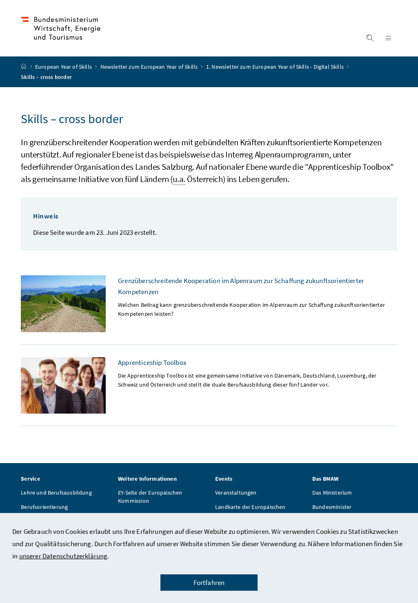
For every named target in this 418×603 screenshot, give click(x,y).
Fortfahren (209, 582)
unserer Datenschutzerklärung (63, 555)
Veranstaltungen (236, 492)
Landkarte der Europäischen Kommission (250, 511)
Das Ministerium (332, 492)
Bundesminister (331, 507)
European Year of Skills (64, 66)
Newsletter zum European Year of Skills (149, 66)
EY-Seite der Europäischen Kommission (150, 496)
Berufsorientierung (44, 507)
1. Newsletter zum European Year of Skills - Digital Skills (275, 66)
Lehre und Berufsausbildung (56, 492)
